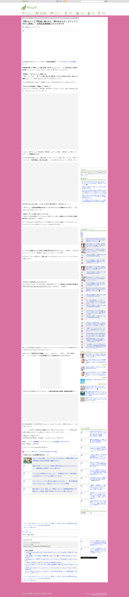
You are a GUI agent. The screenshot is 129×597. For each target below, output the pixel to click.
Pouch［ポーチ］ (25, 5)
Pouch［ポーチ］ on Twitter (59, 1)
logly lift (76, 455)
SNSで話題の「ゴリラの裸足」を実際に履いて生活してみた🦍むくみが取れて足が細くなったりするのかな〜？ (95, 245)
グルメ (77, 12)
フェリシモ (38, 451)
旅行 (88, 12)
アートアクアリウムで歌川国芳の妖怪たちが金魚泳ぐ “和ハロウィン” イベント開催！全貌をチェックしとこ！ (98, 449)
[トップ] (22, 18)
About (25, 593)
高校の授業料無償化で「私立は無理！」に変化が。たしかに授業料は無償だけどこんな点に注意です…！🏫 (95, 340)
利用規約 (31, 593)
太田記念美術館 (46, 451)
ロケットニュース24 (100, 173)
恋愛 (66, 12)
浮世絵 (55, 451)
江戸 (52, 451)
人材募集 (37, 593)
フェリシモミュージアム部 (67, 61)
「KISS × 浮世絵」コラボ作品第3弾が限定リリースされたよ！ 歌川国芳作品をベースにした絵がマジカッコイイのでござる (98, 457)
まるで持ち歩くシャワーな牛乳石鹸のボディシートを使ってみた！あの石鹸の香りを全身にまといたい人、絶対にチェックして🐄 (95, 312)
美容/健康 (37, 12)
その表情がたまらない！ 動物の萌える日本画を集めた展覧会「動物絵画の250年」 (98, 479)
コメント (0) (24, 531)
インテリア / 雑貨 (29, 451)
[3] (38, 441)
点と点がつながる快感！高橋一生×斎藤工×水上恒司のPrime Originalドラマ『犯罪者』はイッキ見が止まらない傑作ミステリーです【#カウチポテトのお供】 (94, 192)
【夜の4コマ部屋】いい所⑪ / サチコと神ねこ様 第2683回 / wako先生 (44, 562)
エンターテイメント (27, 12)
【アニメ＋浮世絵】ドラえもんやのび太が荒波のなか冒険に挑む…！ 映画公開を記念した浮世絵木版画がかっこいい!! (98, 472)
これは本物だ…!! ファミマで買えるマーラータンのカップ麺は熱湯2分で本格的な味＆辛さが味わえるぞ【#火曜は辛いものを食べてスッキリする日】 (96, 346)
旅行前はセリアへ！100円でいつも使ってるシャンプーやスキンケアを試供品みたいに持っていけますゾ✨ (96, 251)
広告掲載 (44, 593)
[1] (35, 441)
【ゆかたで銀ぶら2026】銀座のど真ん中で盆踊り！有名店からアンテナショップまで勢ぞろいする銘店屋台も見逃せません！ (94, 197)
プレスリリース (65, 441)
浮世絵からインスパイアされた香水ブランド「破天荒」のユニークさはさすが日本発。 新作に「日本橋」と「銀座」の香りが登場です (98, 495)
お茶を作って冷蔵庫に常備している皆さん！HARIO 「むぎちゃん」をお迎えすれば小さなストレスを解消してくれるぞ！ (96, 324)
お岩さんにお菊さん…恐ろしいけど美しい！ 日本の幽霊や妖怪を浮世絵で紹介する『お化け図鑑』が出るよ (98, 464)
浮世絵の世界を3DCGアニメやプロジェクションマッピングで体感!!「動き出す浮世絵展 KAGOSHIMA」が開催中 (98, 434)
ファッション (53, 12)
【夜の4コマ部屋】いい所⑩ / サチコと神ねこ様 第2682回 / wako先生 (95, 306)
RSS (65, 1)
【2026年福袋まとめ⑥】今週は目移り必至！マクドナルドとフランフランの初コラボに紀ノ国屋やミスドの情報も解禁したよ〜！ (95, 335)
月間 (81, 235)
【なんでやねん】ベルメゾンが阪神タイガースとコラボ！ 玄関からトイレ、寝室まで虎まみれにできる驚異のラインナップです (98, 503)
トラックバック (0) (26, 532)
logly (106, 351)
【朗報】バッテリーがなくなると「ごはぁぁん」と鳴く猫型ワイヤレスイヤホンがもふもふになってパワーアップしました (95, 330)
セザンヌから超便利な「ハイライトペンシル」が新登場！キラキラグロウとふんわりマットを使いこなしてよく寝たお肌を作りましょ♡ (95, 302)
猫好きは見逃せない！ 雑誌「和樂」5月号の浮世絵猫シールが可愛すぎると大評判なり (98, 441)
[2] (36, 441)
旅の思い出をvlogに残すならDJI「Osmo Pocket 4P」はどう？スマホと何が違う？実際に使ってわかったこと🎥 (94, 183)
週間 (81, 233)
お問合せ (50, 593)
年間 (81, 236)
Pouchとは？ (25, 1)
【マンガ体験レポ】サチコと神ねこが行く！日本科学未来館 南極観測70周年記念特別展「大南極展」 (94, 201)
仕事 (99, 12)
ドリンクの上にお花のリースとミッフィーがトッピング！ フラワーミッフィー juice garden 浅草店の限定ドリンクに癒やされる (37, 525)
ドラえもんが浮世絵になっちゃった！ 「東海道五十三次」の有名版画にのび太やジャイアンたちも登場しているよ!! (98, 550)
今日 (81, 232)
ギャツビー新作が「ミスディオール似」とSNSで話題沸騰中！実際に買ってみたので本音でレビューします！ (95, 261)
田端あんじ (28, 27)
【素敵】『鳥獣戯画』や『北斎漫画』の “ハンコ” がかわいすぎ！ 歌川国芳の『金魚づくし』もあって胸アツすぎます (98, 487)
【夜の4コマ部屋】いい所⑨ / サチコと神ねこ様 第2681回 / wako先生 (95, 317)
